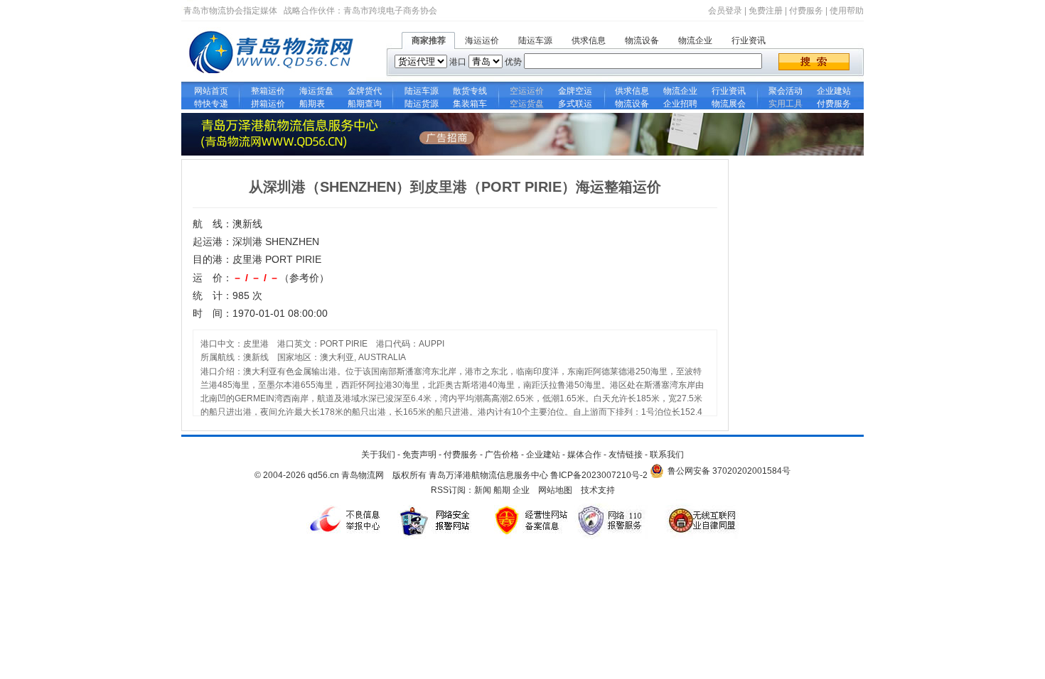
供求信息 (589, 40)
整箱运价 (268, 91)
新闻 (482, 490)
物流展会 (729, 104)
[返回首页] (273, 79)
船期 (501, 490)
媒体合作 (584, 455)
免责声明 (419, 455)
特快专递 (211, 104)
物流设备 (642, 40)
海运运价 (482, 40)
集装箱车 (470, 104)
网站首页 (211, 91)
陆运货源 (421, 104)
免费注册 (766, 11)
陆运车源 (535, 40)
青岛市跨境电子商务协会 (390, 11)
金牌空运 (575, 91)
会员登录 (725, 11)
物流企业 (695, 40)
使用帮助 (847, 11)
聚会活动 (785, 91)
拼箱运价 (268, 104)
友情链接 (626, 455)
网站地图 (555, 490)
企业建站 (834, 91)
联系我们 (667, 455)
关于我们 (378, 455)
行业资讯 (749, 40)
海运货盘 (316, 91)
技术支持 (598, 490)
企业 (521, 490)
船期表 (316, 104)
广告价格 (502, 455)
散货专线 (470, 91)
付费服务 (806, 11)
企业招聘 (680, 104)
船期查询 (365, 104)
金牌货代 (365, 91)
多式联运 (575, 104)
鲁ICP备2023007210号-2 (599, 475)
